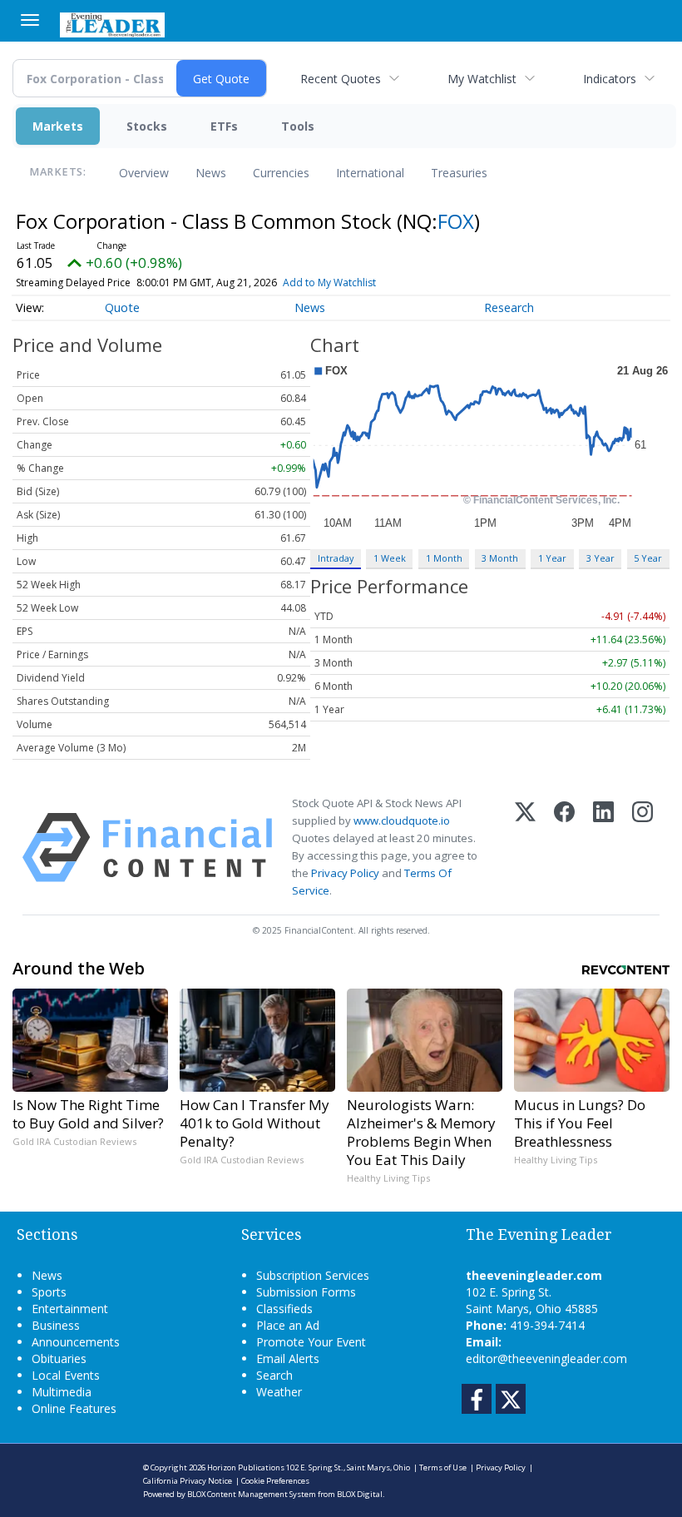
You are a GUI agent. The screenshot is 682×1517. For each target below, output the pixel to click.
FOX (455, 221)
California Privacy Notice (187, 1480)
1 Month (444, 558)
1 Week (389, 558)
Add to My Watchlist (329, 282)
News (210, 173)
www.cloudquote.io (401, 820)
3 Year (600, 558)
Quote (122, 307)
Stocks (146, 126)
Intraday (335, 558)
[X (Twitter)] (525, 847)
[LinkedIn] (603, 847)
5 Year (648, 558)
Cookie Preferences (275, 1480)
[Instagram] (642, 847)
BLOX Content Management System (251, 1494)
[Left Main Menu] (29, 20)
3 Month (500, 558)
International (370, 173)
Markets (57, 126)
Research (509, 307)
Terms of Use (443, 1467)
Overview (144, 173)
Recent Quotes (340, 79)
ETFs (224, 126)
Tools (297, 126)
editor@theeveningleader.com (546, 1358)
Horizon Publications (245, 1467)
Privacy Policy (345, 872)
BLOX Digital (360, 1494)
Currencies (281, 173)
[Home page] (112, 23)
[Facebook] (564, 847)
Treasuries (459, 173)
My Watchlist (481, 79)
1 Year (552, 558)
